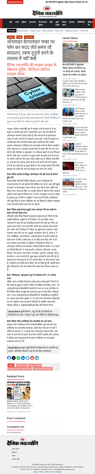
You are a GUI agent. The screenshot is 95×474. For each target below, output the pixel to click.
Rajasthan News (72, 31)
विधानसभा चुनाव (43, 23)
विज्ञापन (14, 452)
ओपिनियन (81, 22)
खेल (51, 22)
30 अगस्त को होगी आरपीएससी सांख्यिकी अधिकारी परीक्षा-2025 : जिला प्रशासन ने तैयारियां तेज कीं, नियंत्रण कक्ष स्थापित (75, 185)
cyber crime (21, 365)
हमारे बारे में (15, 449)
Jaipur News (36, 31)
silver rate (59, 31)
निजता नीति (15, 459)
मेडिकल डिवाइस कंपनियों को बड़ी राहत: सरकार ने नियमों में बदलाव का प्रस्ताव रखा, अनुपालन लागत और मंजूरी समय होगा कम (75, 96)
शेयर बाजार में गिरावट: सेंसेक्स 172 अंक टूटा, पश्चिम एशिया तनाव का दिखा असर (75, 168)
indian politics (23, 31)
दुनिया (24, 22)
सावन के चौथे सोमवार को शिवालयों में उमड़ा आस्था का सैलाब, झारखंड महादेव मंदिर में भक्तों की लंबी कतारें (75, 133)
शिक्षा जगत (64, 23)
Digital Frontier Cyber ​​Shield (20, 369)
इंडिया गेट (90, 23)
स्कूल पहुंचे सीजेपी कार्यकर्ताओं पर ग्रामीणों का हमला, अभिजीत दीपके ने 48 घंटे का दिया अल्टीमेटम (33, 349)
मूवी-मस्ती (57, 23)
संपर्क (13, 456)
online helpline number (43, 369)
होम (10, 22)
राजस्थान (32, 22)
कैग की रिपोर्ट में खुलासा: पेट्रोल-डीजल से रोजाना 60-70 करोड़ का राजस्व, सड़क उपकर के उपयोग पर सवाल (74, 70)
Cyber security (35, 365)
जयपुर (19, 37)
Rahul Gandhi (48, 31)
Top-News (29, 37)
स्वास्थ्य (71, 22)
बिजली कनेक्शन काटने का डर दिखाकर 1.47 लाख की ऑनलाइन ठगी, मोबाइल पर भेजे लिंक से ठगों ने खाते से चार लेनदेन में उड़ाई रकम (19, 405)
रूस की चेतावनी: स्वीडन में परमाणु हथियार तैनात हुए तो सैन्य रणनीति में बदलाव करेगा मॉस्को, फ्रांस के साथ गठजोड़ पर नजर (75, 115)
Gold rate (84, 31)
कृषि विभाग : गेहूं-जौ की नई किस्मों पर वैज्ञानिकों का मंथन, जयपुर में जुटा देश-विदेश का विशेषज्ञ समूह (33, 313)
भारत (17, 22)
